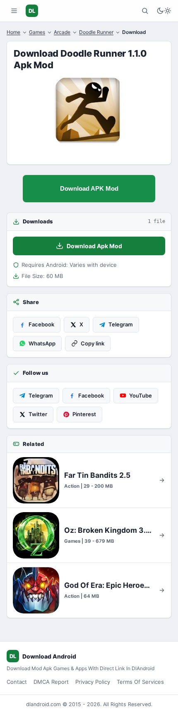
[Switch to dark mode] (163, 10)
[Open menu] (14, 10)
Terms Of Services (140, 681)
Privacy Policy (92, 681)
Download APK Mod (89, 188)
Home (13, 32)
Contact (17, 681)
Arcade (62, 32)
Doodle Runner (96, 32)
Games (37, 32)
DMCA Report (51, 681)
